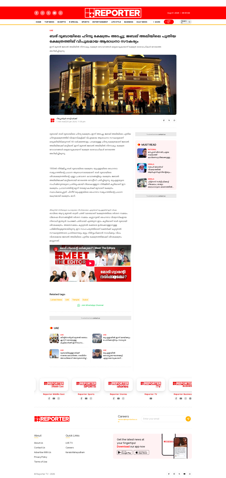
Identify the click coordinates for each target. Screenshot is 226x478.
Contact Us (39, 447)
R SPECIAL (73, 22)
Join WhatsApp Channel (92, 305)
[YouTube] (48, 398)
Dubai (85, 299)
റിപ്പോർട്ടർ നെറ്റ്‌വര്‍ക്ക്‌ (66, 119)
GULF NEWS (141, 22)
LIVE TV (69, 442)
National (152, 149)
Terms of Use (40, 461)
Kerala (151, 164)
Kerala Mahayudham (75, 452)
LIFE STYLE (116, 22)
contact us (96, 318)
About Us (38, 442)
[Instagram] (53, 398)
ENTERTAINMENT (100, 22)
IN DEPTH (61, 22)
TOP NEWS (49, 22)
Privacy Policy (40, 457)
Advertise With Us (42, 452)
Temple (75, 299)
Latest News (56, 299)
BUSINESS (128, 22)
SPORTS (85, 22)
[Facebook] (43, 398)
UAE (51, 30)
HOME (38, 22)
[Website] (185, 398)
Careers (70, 447)
